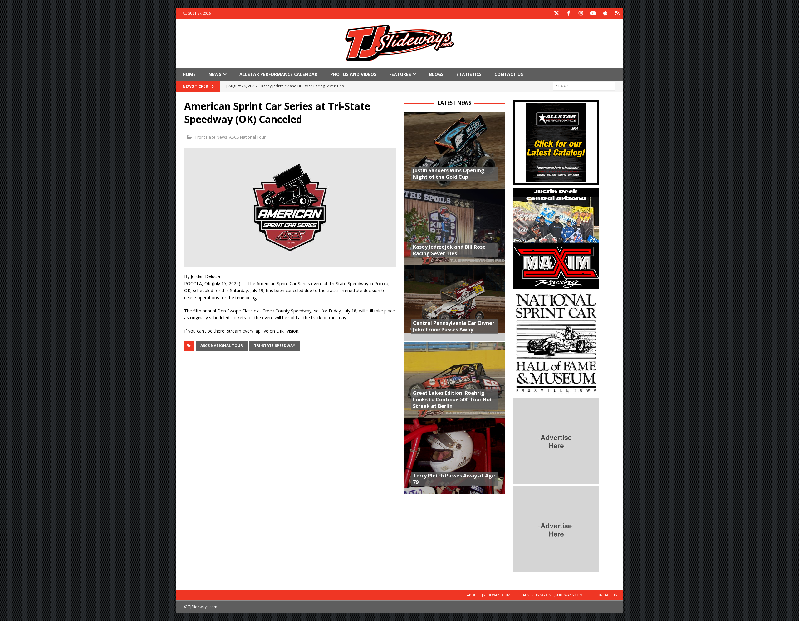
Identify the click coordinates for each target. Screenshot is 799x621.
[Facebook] (568, 13)
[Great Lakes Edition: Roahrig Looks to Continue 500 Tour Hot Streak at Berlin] (454, 379)
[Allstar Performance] (556, 182)
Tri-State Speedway (274, 345)
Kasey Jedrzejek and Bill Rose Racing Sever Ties (449, 250)
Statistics (469, 74)
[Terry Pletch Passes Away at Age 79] (454, 456)
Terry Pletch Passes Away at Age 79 (454, 479)
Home (189, 74)
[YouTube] (593, 13)
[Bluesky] (617, 13)
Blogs (436, 74)
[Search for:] (584, 86)
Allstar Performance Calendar (278, 74)
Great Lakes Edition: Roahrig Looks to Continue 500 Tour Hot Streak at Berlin (452, 399)
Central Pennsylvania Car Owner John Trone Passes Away (453, 326)
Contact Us (508, 74)
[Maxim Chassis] (556, 286)
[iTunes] (605, 13)
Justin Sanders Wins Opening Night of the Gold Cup (448, 173)
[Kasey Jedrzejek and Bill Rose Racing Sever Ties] (454, 227)
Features (400, 74)
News (214, 74)
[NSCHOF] (556, 392)
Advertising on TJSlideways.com (553, 595)
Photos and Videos (353, 74)
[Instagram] (581, 13)
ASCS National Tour (247, 137)
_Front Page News (210, 137)
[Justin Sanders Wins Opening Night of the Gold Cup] (454, 150)
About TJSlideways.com (488, 595)
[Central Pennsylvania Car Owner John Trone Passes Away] (454, 303)
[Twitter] (556, 13)
